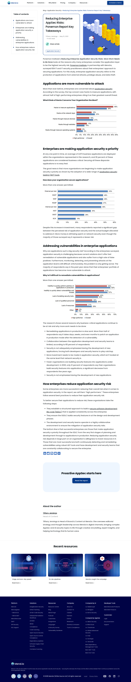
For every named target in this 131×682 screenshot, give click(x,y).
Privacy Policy (93, 676)
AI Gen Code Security (36, 613)
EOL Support (15, 627)
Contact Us (70, 610)
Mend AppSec (15, 610)
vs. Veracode (89, 642)
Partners (69, 616)
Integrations (52, 621)
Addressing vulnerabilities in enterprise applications (25, 40)
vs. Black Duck (89, 624)
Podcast (50, 616)
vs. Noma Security (91, 613)
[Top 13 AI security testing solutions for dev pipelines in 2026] (65, 570)
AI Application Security (37, 607)
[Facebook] (110, 676)
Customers (51, 618)
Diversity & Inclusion (73, 624)
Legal (85, 676)
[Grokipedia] (119, 676)
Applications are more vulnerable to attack (24, 21)
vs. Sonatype (89, 639)
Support (106, 624)
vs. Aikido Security (90, 622)
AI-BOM (32, 621)
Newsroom (70, 621)
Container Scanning (36, 649)
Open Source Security (36, 633)
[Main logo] (14, 2)
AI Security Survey (53, 627)
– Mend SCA (15, 613)
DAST (12, 621)
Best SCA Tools (90, 653)
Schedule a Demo (115, 3)
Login (105, 618)
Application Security (54, 10)
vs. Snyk (87, 636)
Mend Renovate (16, 618)
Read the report (81, 480)
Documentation (109, 622)
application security (103, 89)
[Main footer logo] (17, 663)
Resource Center (53, 607)
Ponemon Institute (78, 65)
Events (69, 618)
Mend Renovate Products (112, 607)
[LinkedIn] (114, 676)
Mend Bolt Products (110, 610)
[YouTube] (104, 676)
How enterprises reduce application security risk (25, 48)
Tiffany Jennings (52, 36)
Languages (51, 624)
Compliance (33, 627)
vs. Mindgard (89, 610)
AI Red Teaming (34, 610)
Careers (69, 613)
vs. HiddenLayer (90, 607)
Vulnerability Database (55, 630)
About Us (69, 607)
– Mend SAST (15, 616)
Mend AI (13, 607)
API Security (14, 624)
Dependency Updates (36, 641)
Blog (44, 10)
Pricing (62, 3)
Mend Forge (52, 613)
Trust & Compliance (73, 627)
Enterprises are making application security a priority (25, 30)
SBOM (31, 624)
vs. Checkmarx (90, 627)
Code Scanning (34, 630)
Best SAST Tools (90, 650)
